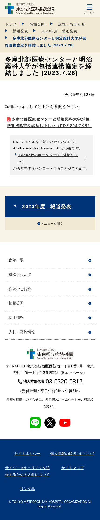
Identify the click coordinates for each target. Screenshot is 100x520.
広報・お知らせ (71, 24)
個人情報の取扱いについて (72, 454)
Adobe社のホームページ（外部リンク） (48, 158)
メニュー (89, 12)
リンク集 (27, 489)
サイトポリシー (27, 454)
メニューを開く (52, 223)
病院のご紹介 (20, 289)
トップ (11, 24)
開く (89, 260)
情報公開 (37, 24)
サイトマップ (72, 468)
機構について (20, 275)
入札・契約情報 (22, 332)
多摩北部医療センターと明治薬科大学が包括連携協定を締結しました (49, 122)
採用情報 (16, 318)
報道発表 (20, 31)
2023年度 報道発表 (59, 31)
